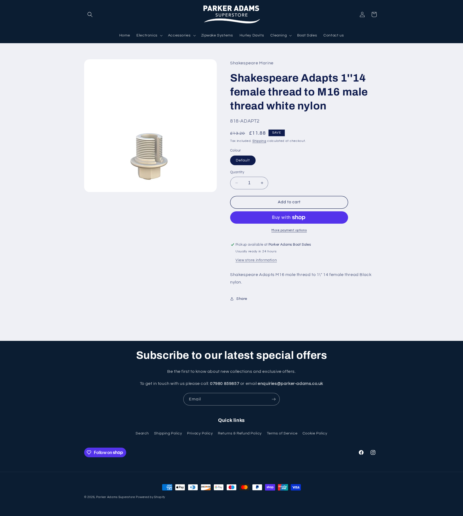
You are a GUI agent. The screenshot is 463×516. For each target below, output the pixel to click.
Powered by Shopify (150, 497)
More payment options (289, 230)
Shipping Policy (168, 433)
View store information (256, 260)
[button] (90, 14)
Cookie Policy (315, 433)
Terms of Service (282, 433)
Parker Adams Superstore (115, 497)
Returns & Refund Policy (240, 433)
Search (142, 433)
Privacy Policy (200, 433)
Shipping (259, 141)
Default (243, 160)
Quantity (237, 172)
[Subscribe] (273, 399)
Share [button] (241, 299)
